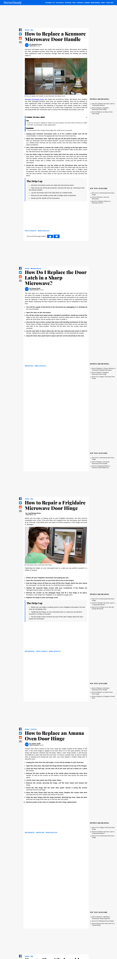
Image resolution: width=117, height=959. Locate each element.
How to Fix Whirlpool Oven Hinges (103, 921)
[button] (20, 31)
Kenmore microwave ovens (34, 99)
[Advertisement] (56, 216)
